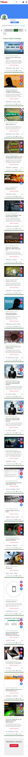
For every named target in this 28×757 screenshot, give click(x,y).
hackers (13, 517)
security (14, 101)
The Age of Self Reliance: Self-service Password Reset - (14, 216)
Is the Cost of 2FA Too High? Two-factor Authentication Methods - (13, 383)
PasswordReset (16, 226)
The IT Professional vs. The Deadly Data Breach (12, 539)
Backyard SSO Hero (11, 189)
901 (15, 670)
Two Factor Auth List (11, 601)
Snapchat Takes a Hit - (11, 281)
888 (14, 396)
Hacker (9, 668)
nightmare (15, 259)
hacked (7, 573)
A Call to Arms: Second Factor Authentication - (13, 347)
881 (15, 70)
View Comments (14, 65)
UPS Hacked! (9, 568)
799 (14, 613)
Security (15, 30)
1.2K (15, 262)
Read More (14, 745)
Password (13, 640)
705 (14, 519)
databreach (8, 517)
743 (15, 734)
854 (14, 360)
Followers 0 (16, 25)
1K (15, 104)
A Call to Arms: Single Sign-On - (14, 451)
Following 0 (22, 25)
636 (14, 548)
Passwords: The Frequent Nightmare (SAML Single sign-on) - (13, 249)
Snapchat (19, 290)
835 (15, 642)
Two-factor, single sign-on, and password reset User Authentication (13, 721)
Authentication (9, 68)
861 (15, 491)
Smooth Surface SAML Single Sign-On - (13, 58)
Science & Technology (8, 30)
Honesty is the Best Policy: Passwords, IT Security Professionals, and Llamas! (12, 634)
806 (15, 136)
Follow (14, 22)
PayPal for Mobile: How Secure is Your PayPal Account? (14, 690)
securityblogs (12, 489)
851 (14, 464)
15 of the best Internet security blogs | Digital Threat (14, 483)
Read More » (14, 48)
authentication (9, 167)
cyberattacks (15, 167)
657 (14, 433)
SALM (14, 133)
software (18, 101)
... (22, 68)
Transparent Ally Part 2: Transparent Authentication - (13, 91)
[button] (16, 2)
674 (14, 575)
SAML (14, 68)
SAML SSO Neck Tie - (11, 124)
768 (14, 196)
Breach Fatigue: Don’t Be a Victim (12, 511)
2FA (6, 357)
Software (14, 394)
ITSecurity (8, 640)
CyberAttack (15, 695)
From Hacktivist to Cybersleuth (13, 663)
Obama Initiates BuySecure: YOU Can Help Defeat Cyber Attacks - (14, 157)
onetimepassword (9, 611)
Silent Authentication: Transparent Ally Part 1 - (12, 314)
